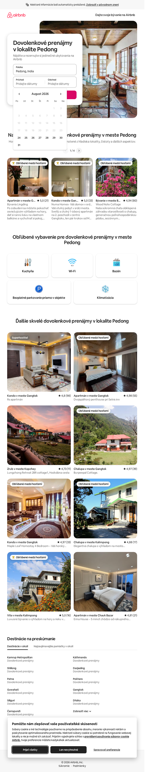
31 (19, 145)
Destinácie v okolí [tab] (17, 646)
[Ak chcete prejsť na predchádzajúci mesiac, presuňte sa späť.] (19, 94)
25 (26, 137)
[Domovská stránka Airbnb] (16, 15)
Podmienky (79, 766)
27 (40, 137)
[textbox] (29, 84)
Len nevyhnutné (68, 749)
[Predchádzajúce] (65, 151)
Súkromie (64, 766)
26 (33, 137)
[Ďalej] (79, 151)
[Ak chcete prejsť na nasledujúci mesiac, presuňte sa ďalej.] (61, 94)
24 (19, 137)
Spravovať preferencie (107, 749)
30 (61, 137)
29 (54, 137)
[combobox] (45, 71)
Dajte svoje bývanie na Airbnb (115, 15)
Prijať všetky (30, 749)
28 (47, 137)
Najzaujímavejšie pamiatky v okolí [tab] (53, 646)
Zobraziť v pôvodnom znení (102, 4)
